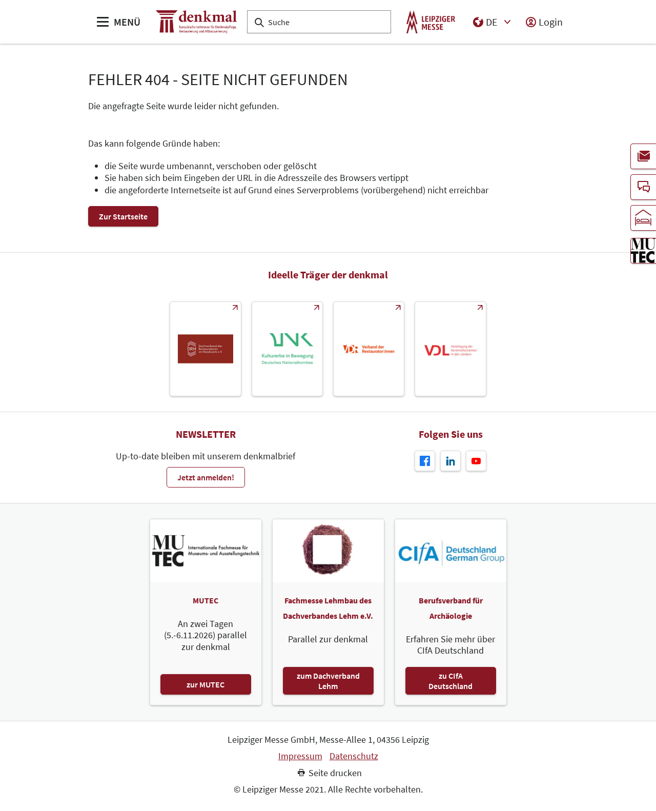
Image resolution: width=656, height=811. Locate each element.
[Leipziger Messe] (430, 21)
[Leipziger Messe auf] (450, 461)
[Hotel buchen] (643, 218)
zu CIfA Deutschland (450, 681)
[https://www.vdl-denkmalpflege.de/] (450, 349)
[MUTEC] (643, 250)
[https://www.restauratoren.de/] (369, 349)
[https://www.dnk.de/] (287, 349)
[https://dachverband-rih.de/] (205, 349)
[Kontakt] (643, 187)
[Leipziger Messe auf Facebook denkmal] (425, 461)
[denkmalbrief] (643, 156)
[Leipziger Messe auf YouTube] (476, 461)
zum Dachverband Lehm (328, 681)
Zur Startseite (123, 216)
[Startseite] (196, 21)
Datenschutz (354, 756)
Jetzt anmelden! (205, 477)
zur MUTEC (205, 684)
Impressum (300, 756)
